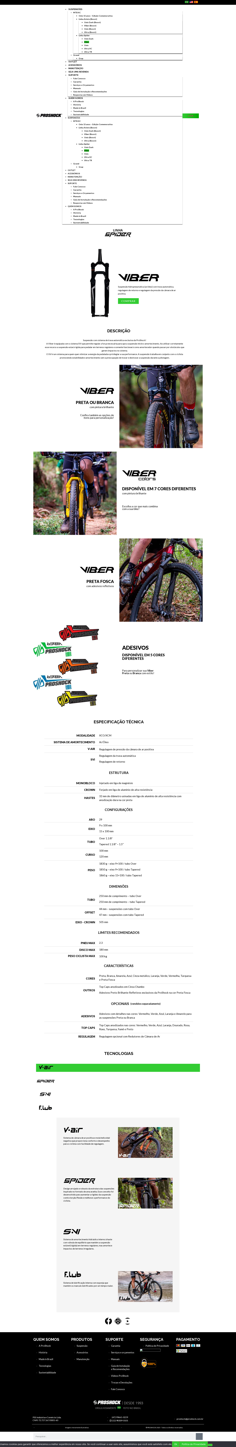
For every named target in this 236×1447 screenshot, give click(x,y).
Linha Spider (84, 35)
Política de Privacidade (194, 1444)
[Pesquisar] (199, 1436)
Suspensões (75, 9)
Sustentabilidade (81, 114)
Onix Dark (88, 39)
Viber (86, 42)
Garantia (77, 82)
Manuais (77, 88)
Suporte (73, 75)
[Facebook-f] (108, 1321)
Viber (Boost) (90, 25)
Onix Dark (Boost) (92, 22)
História (77, 104)
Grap (81, 58)
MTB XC (77, 12)
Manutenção (75, 68)
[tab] (118, 1068)
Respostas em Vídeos (83, 95)
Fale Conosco (79, 78)
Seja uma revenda (78, 72)
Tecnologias (78, 111)
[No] (210, 1445)
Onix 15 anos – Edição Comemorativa (96, 16)
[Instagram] (118, 1321)
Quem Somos (75, 98)
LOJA (190, 116)
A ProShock (78, 101)
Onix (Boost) (90, 29)
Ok (175, 1444)
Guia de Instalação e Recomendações (90, 91)
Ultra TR (88, 52)
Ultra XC (88, 48)
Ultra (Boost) (90, 32)
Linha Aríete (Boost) (88, 19)
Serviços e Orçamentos (83, 85)
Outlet (72, 61)
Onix (86, 45)
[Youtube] (127, 1321)
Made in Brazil (79, 108)
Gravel (76, 55)
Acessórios (75, 65)
